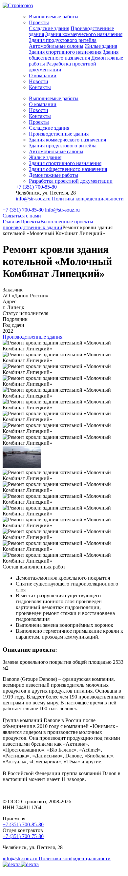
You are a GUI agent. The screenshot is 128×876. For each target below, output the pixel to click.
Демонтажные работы (53, 175)
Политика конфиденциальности (88, 198)
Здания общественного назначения (73, 55)
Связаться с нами (22, 215)
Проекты (39, 22)
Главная (11, 221)
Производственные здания (59, 134)
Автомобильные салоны (56, 46)
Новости (38, 81)
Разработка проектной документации (71, 181)
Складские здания (49, 28)
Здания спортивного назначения (65, 52)
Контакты (40, 87)
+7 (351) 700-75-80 (23, 836)
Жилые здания (101, 46)
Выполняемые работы (53, 16)
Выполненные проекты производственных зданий (48, 224)
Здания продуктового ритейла (62, 40)
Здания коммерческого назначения (83, 34)
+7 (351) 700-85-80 (36, 187)
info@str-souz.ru (34, 198)
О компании (42, 75)
